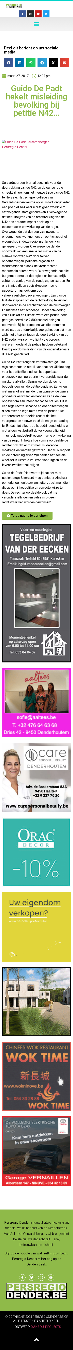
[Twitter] (46, 13)
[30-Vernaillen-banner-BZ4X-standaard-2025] (36, 1185)
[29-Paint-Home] (36, 886)
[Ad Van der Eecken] (36, 661)
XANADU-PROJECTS (46, 1327)
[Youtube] (38, 13)
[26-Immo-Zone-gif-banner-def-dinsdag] (36, 1035)
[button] (36, 24)
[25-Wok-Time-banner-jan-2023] (36, 1110)
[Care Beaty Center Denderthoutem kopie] (36, 811)
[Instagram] (30, 13)
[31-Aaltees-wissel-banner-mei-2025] (36, 736)
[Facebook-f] (22, 13)
